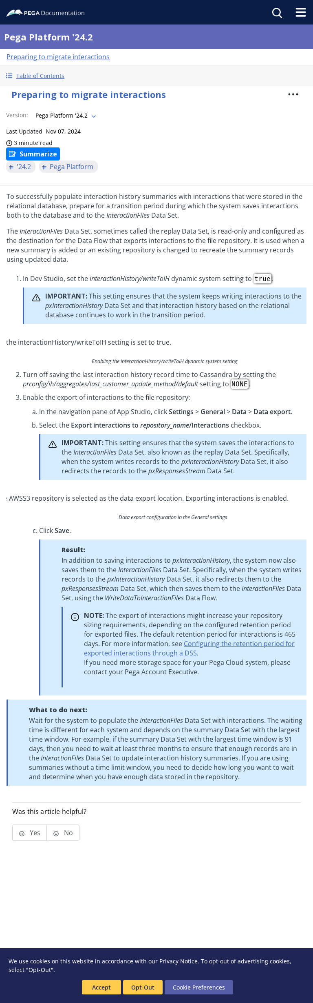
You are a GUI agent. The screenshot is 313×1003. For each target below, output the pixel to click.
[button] (156, 75)
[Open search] (276, 12)
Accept (101, 987)
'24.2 (24, 166)
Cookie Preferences (199, 987)
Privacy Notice (178, 961)
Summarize (38, 153)
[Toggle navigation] (301, 12)
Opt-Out (142, 987)
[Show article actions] (293, 94)
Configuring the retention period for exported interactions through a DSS (189, 648)
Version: (17, 115)
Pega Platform (71, 166)
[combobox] (65, 115)
